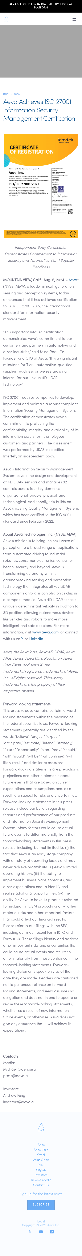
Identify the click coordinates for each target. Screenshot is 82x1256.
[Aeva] (41, 1127)
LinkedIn (36, 639)
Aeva (73, 280)
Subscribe (41, 1204)
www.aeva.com (45, 632)
